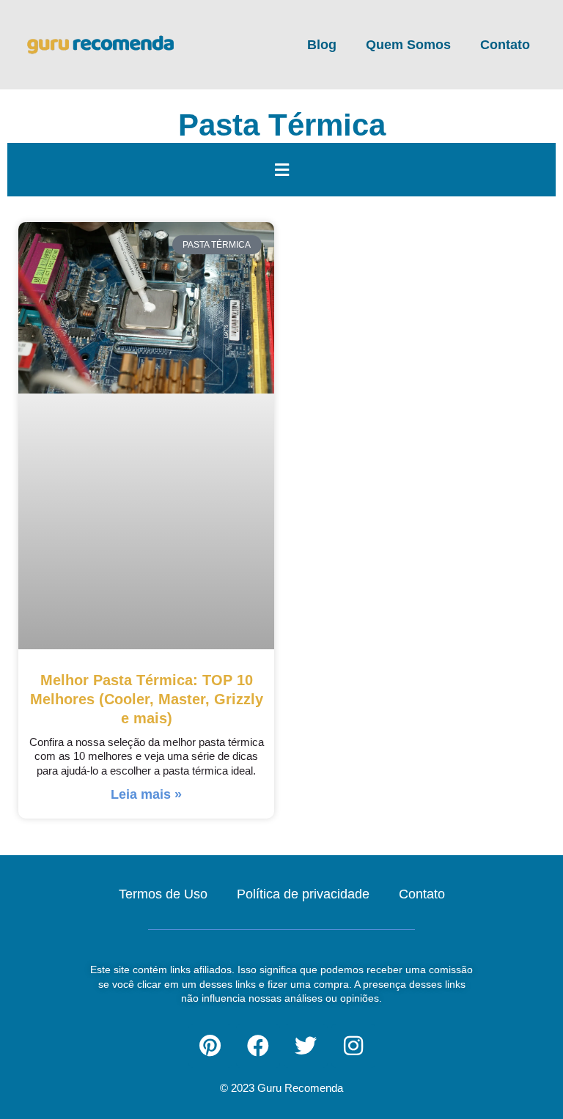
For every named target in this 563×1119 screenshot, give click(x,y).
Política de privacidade (303, 894)
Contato (505, 44)
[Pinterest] (210, 1046)
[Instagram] (353, 1046)
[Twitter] (306, 1046)
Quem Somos (408, 44)
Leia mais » (146, 794)
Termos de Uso (163, 894)
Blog (321, 44)
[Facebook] (258, 1046)
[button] (281, 170)
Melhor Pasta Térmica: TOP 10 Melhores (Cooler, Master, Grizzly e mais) (146, 698)
